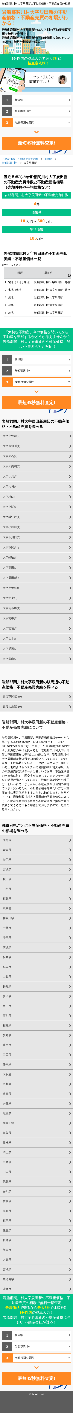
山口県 (7, 1171)
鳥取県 (7, 1132)
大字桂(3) (9, 496)
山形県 (7, 888)
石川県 (7, 1015)
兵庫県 (7, 1093)
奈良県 (7, 1103)
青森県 (7, 849)
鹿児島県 (8, 1279)
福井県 (7, 1025)
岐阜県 (7, 1045)
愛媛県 (7, 1201)
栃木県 (7, 957)
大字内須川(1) (11, 446)
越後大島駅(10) (12, 706)
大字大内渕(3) (11, 466)
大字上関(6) (10, 506)
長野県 (7, 986)
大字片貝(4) (10, 486)
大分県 (7, 1259)
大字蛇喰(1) (10, 557)
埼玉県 (7, 937)
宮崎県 (7, 1269)
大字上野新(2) (11, 435)
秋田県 (7, 879)
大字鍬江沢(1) (11, 516)
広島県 (7, 1162)
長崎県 (7, 1240)
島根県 (7, 1142)
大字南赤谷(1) (11, 608)
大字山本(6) (10, 638)
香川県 (7, 1191)
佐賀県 (7, 1230)
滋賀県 (7, 1113)
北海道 (7, 840)
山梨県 (7, 976)
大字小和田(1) (11, 527)
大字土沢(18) (11, 587)
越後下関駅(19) (12, 696)
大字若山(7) (10, 658)
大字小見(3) (10, 476)
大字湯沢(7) (10, 648)
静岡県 (7, 1064)
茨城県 (7, 947)
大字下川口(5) (11, 537)
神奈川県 (8, 918)
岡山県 (7, 1152)
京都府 (7, 1084)
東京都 (7, 908)
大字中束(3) (10, 598)
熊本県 (7, 1249)
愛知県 (7, 1035)
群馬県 (7, 966)
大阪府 (7, 1074)
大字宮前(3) (10, 628)
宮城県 (7, 869)
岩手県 (7, 859)
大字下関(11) (11, 547)
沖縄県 (7, 1288)
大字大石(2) (10, 456)
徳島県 (7, 1181)
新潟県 (7, 996)
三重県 (7, 1054)
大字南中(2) (10, 618)
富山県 (7, 1005)
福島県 (7, 898)
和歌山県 (8, 1123)
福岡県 (7, 1220)
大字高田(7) (10, 567)
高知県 (7, 1210)
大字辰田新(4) (11, 577)
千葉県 (7, 927)
